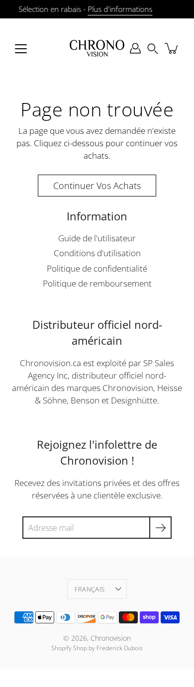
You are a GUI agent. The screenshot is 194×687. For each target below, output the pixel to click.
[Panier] (172, 48)
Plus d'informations (120, 9)
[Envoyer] (160, 527)
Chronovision (111, 638)
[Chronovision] (97, 48)
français (89, 589)
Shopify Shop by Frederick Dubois (97, 648)
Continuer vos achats (97, 185)
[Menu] (21, 48)
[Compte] (135, 48)
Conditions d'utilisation (97, 253)
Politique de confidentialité (97, 268)
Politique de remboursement (97, 283)
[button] (152, 48)
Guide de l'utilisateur (97, 238)
